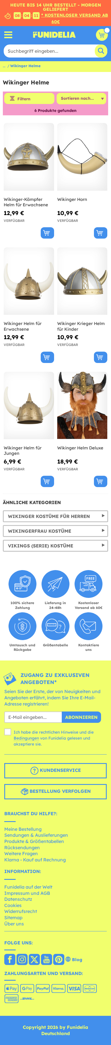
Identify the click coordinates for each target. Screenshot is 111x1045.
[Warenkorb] (102, 35)
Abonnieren (81, 717)
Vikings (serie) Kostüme (40, 546)
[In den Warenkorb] (47, 233)
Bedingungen (26, 738)
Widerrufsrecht (20, 911)
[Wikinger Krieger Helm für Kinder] (82, 281)
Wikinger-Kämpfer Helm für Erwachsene (26, 202)
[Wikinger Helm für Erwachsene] (29, 281)
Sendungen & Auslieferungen (36, 835)
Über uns (14, 924)
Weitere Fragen (21, 853)
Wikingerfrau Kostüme (39, 531)
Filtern (23, 98)
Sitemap (13, 917)
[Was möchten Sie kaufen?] (8, 34)
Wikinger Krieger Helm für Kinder (81, 326)
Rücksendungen (22, 847)
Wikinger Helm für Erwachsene (23, 326)
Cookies (13, 905)
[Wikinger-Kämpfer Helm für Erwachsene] (29, 157)
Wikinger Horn (72, 199)
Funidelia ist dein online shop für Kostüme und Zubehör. (54, 35)
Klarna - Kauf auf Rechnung (35, 860)
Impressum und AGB (27, 893)
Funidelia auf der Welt (28, 887)
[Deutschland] (9, 960)
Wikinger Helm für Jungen (23, 450)
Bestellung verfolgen (59, 791)
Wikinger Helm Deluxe (80, 448)
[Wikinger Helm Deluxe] (82, 405)
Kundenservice (59, 770)
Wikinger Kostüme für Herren (49, 516)
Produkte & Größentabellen (34, 841)
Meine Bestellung (23, 829)
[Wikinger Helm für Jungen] (29, 405)
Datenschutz (18, 899)
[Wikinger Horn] (82, 157)
